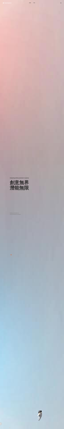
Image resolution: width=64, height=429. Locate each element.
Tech (34, 2)
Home (30, 2)
